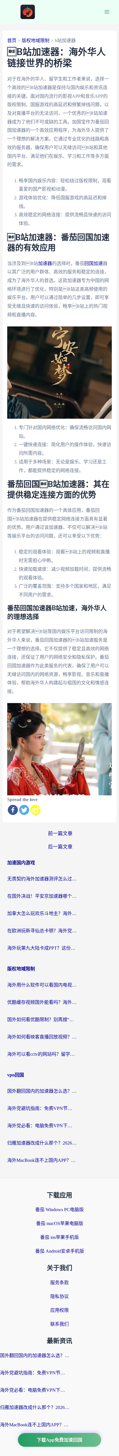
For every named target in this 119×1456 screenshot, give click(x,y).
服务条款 (59, 1282)
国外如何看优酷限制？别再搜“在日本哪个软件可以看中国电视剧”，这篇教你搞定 (42, 1019)
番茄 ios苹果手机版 (59, 1237)
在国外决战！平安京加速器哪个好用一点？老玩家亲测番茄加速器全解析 (42, 896)
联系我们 (59, 1324)
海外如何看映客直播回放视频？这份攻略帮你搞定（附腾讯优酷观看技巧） (42, 1036)
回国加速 (93, 263)
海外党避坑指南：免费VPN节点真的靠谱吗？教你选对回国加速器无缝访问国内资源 (42, 1108)
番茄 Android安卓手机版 (59, 1251)
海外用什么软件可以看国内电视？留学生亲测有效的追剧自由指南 (42, 984)
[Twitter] (24, 810)
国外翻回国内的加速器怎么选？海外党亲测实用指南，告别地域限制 (42, 1091)
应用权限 (59, 1310)
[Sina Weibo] (35, 810)
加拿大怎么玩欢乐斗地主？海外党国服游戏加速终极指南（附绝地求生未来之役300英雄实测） (42, 913)
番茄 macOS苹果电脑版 (59, 1223)
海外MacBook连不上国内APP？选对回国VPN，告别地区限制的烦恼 (42, 1160)
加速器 (45, 263)
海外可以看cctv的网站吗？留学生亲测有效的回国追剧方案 (42, 1054)
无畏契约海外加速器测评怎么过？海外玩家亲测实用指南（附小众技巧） (42, 878)
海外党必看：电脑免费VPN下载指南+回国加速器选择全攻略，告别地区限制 (42, 1125)
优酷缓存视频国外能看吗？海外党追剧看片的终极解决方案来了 (42, 1002)
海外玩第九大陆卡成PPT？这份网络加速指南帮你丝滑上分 (42, 948)
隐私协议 (59, 1296)
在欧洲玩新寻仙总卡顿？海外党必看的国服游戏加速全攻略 (42, 930)
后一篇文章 (60, 846)
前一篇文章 (60, 833)
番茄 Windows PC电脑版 (59, 1209)
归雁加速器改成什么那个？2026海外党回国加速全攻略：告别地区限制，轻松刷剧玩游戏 (42, 1143)
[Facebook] (13, 810)
